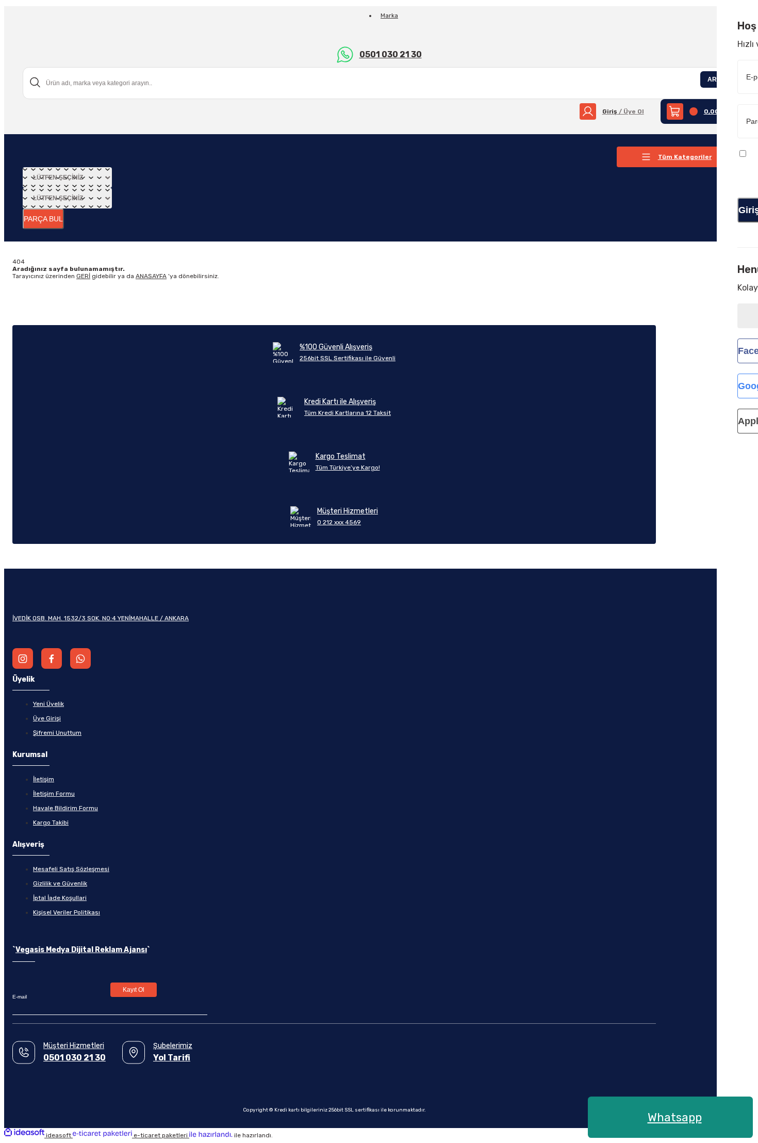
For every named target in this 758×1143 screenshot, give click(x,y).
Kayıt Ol (133, 989)
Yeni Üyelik (48, 703)
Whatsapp (675, 1117)
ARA (714, 79)
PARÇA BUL (43, 219)
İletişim (43, 779)
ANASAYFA (151, 276)
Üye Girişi (47, 718)
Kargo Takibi (51, 822)
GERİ (83, 276)
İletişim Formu (54, 793)
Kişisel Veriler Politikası (66, 912)
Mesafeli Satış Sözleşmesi (71, 869)
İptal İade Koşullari (60, 897)
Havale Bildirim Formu (65, 808)
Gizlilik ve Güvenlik (60, 883)
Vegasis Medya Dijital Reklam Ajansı (81, 949)
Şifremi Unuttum (57, 732)
